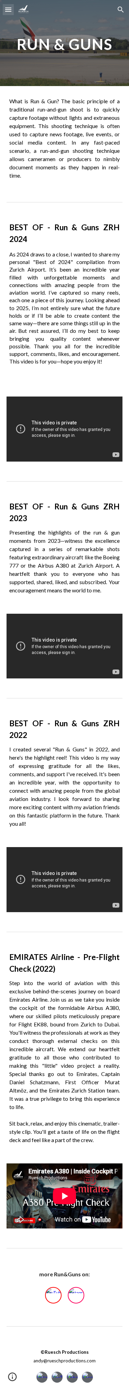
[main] (65, 43)
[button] (8, 9)
